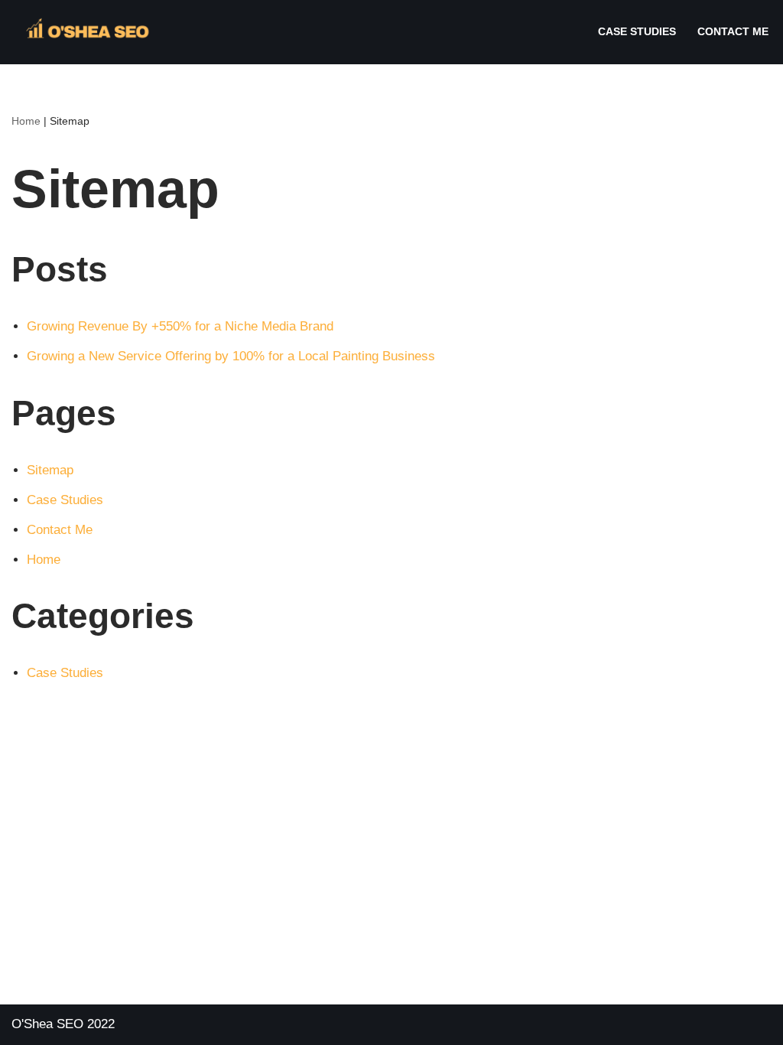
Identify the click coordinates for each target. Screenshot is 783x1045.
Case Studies (637, 31)
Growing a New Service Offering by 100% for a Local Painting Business (231, 356)
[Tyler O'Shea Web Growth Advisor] (84, 32)
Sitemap (50, 470)
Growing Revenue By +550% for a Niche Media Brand (180, 326)
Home (26, 121)
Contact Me (732, 31)
